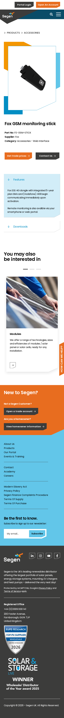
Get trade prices (16, 155)
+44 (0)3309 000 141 (15, 609)
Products (13, 32)
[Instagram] (40, 556)
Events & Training (14, 456)
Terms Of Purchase (15, 503)
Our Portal (10, 452)
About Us (9, 444)
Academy (9, 471)
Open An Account (48, 4)
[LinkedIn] (32, 556)
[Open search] (51, 14)
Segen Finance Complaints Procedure (26, 495)
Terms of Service (12, 591)
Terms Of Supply (13, 499)
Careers (8, 475)
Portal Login (24, 4)
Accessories (32, 32)
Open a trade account (19, 411)
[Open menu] (58, 14)
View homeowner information (23, 426)
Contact (9, 467)
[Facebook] (57, 556)
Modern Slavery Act (15, 486)
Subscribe (37, 533)
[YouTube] (49, 556)
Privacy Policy (12, 491)
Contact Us (45, 155)
